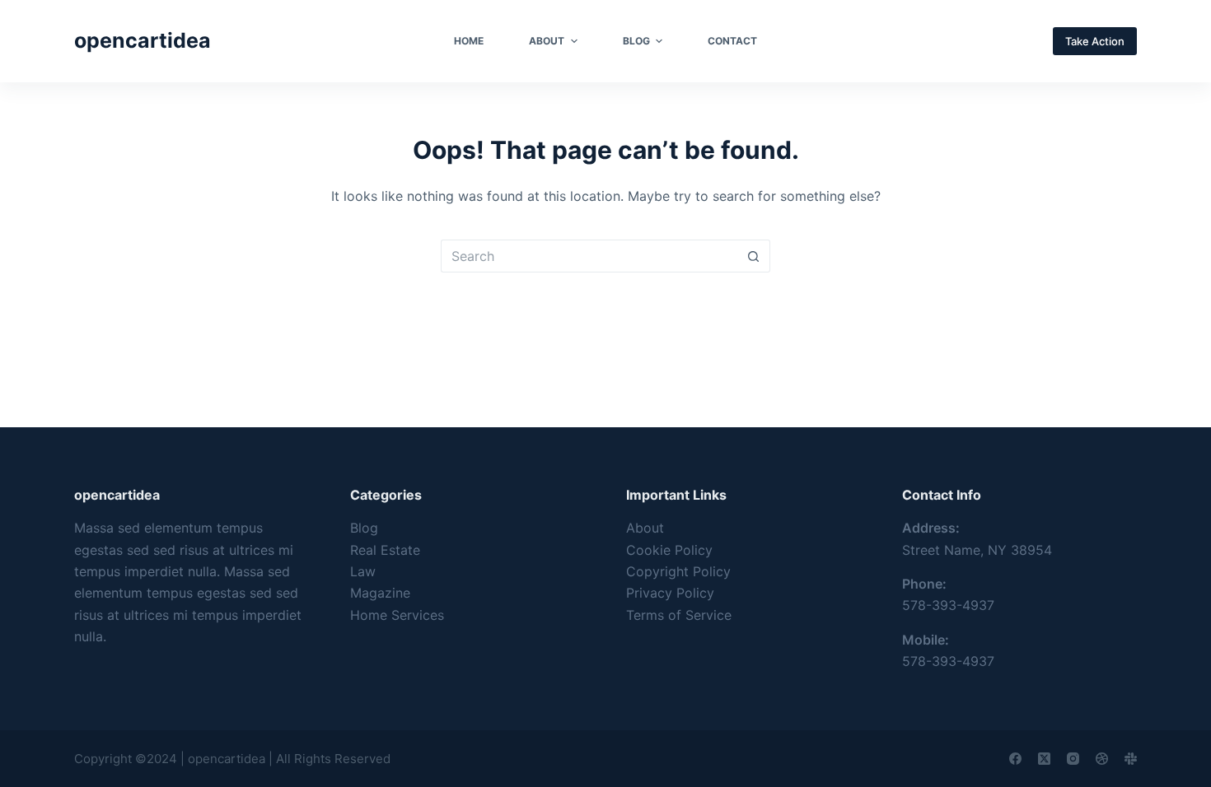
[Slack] (1130, 758)
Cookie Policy (669, 550)
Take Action (1094, 41)
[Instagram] (1073, 758)
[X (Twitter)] (1044, 758)
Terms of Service (679, 615)
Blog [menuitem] (636, 41)
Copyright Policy (678, 571)
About (645, 527)
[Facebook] (1015, 758)
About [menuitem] (546, 41)
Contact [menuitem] (732, 41)
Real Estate (385, 550)
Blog (364, 527)
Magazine (380, 592)
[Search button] (753, 256)
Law (363, 571)
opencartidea (142, 40)
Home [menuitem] (469, 41)
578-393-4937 (948, 605)
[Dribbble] (1102, 758)
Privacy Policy (670, 592)
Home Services (397, 615)
